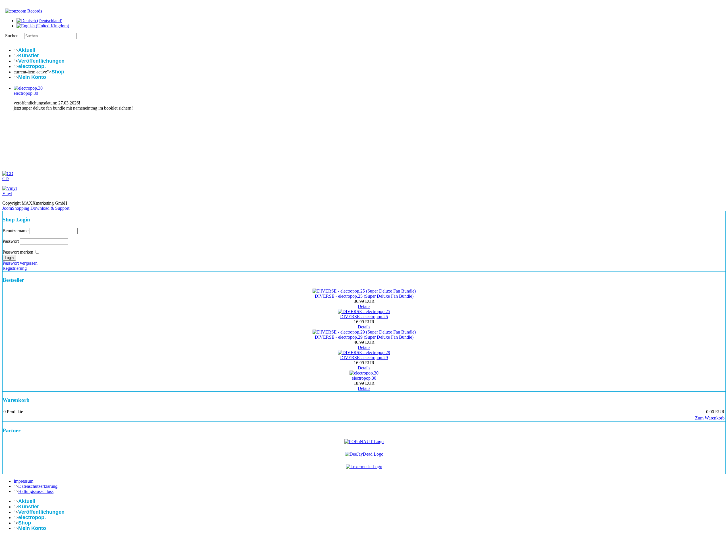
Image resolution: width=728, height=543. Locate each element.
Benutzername (15, 230)
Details (364, 306)
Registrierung (15, 268)
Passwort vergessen (20, 263)
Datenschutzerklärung (37, 486)
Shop (57, 72)
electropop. (32, 66)
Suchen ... (14, 35)
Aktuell (26, 50)
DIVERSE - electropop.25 (364, 316)
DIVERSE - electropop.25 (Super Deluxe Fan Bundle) (364, 296)
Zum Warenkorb (710, 418)
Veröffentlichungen (41, 61)
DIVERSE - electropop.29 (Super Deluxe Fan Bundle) (364, 337)
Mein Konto (32, 77)
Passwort (11, 241)
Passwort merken (18, 252)
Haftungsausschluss (35, 491)
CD (5, 178)
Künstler (28, 55)
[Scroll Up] (4, 538)
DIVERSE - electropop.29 (364, 357)
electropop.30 (26, 93)
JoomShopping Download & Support (35, 208)
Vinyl (7, 193)
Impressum (23, 481)
